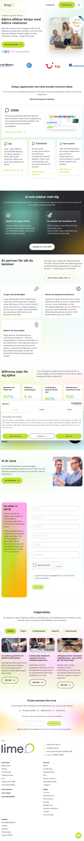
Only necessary (15, 436)
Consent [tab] (14, 409)
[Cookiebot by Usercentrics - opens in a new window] (73, 403)
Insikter (5, 819)
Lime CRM (5, 763)
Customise (41, 436)
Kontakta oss (66, 5)
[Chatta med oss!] (78, 835)
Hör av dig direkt (11, 44)
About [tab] (69, 409)
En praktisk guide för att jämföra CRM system (12, 657)
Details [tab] (42, 409)
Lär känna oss (10, 480)
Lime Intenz (6, 793)
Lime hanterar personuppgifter (57, 729)
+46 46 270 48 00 (53, 745)
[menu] (79, 5)
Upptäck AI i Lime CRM (42, 247)
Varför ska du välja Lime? (57, 278)
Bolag (45, 789)
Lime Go (46, 763)
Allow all (69, 436)
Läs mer (11, 681)
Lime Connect (7, 789)
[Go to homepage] (9, 4)
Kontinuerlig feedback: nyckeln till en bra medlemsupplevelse (39, 658)
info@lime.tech (52, 748)
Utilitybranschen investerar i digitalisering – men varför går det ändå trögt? (69, 658)
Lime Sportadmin (8, 797)
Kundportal (50, 5)
